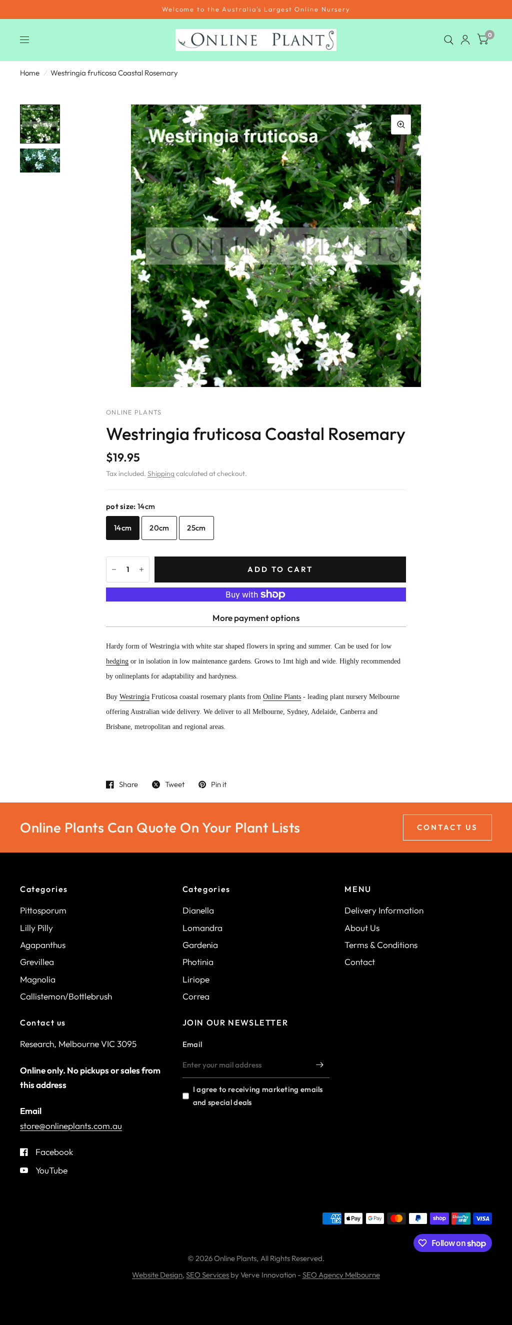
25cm (196, 527)
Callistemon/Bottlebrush (66, 996)
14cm (123, 527)
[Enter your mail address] (320, 1065)
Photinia (198, 961)
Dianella (198, 910)
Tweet (174, 784)
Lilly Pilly (36, 927)
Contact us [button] (447, 827)
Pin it (218, 784)
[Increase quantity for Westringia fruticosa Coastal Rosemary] (141, 569)
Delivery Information (384, 910)
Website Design (157, 1275)
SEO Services (207, 1275)
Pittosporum (43, 910)
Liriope (196, 979)
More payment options (256, 617)
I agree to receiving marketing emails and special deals (258, 1095)
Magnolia (38, 979)
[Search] (448, 40)
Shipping (161, 473)
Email (192, 1044)
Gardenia (200, 945)
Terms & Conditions (381, 945)
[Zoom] (401, 124)
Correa (196, 996)
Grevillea (37, 961)
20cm (159, 527)
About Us (362, 927)
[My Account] (465, 40)
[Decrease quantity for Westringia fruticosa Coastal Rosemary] (114, 569)
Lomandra (202, 927)
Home (30, 73)
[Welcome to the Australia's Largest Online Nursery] (256, 9)
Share (128, 784)
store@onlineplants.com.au (71, 1125)
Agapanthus (43, 945)
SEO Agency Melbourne (341, 1275)
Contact (359, 961)
